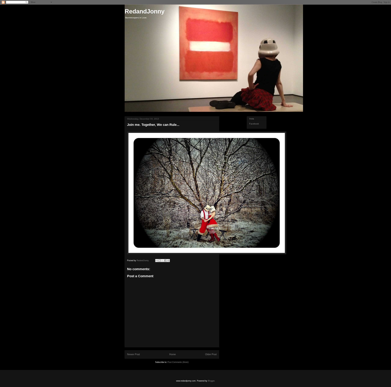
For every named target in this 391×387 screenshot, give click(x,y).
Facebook (254, 123)
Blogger (211, 381)
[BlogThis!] (159, 260)
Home (172, 354)
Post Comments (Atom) (178, 362)
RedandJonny (144, 11)
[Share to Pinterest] (168, 260)
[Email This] (156, 260)
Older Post (211, 354)
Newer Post (133, 354)
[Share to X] (162, 260)
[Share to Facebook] (165, 260)
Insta (251, 118)
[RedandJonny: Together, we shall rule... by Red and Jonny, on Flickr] (206, 253)
